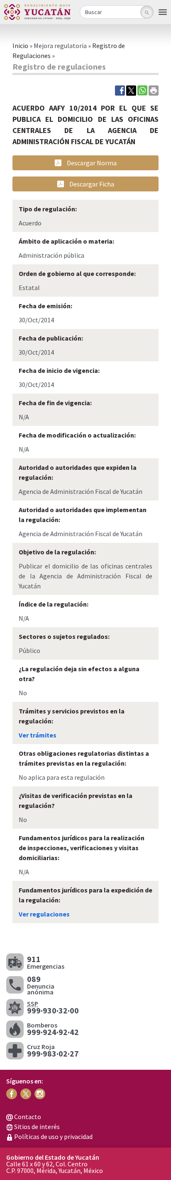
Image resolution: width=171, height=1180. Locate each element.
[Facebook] (120, 90)
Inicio (20, 45)
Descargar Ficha (91, 184)
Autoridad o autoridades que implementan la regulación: (83, 514)
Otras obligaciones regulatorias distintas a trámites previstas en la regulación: (84, 758)
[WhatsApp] (142, 90)
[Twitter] (131, 90)
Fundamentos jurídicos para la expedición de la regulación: (85, 895)
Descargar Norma (91, 163)
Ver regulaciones (44, 914)
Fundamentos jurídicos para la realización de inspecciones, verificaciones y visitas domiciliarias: (81, 848)
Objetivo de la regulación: (57, 552)
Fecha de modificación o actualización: (77, 435)
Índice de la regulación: (53, 604)
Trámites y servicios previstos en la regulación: (72, 716)
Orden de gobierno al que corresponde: (77, 273)
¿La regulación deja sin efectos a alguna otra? (79, 674)
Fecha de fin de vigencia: (55, 403)
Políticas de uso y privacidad (53, 1136)
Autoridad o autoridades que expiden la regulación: (78, 472)
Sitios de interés (36, 1126)
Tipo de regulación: (48, 209)
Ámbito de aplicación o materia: (66, 241)
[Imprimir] (154, 90)
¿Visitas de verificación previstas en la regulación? (75, 800)
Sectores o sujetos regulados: (64, 636)
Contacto (27, 1116)
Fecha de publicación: (51, 338)
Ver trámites (37, 735)
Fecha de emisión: (45, 306)
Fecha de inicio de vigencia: (59, 370)
